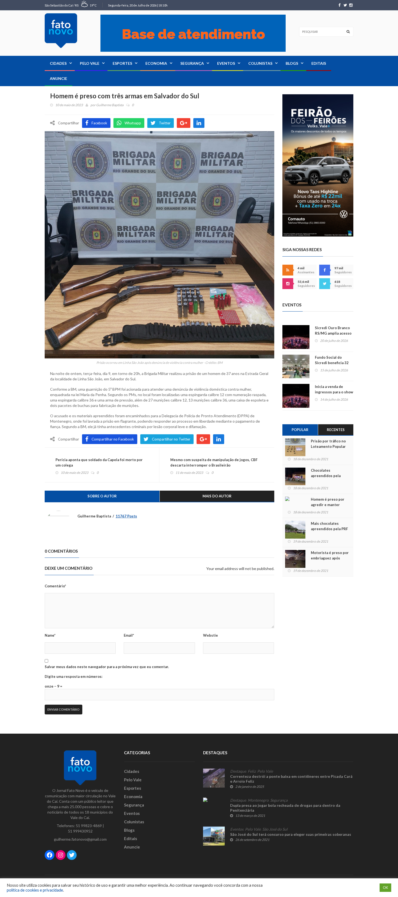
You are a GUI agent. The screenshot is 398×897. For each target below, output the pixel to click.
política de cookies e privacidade (35, 890)
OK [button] (385, 887)
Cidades (58, 63)
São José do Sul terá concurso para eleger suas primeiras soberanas (290, 834)
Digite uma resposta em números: (73, 676)
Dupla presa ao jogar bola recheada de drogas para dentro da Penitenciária (285, 807)
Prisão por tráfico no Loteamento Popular (328, 444)
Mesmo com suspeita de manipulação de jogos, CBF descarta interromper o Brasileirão (213, 462)
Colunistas (260, 63)
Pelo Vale (89, 63)
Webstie (210, 635)
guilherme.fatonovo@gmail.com (80, 839)
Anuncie (58, 78)
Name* (50, 635)
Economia (156, 63)
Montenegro (258, 800)
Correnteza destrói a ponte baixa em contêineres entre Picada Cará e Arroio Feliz (291, 778)
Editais (318, 63)
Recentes (336, 430)
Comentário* (55, 586)
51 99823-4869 (89, 825)
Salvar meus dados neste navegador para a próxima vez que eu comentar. (107, 667)
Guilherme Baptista (109, 105)
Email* (129, 635)
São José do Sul (275, 829)
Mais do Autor (217, 496)
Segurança (192, 63)
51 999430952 (80, 831)
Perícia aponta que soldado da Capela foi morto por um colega (99, 462)
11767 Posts (126, 516)
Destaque (238, 771)
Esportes (122, 63)
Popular (300, 430)
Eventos (226, 63)
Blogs (292, 63)
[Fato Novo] (61, 31)
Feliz (252, 771)
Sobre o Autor (102, 496)
